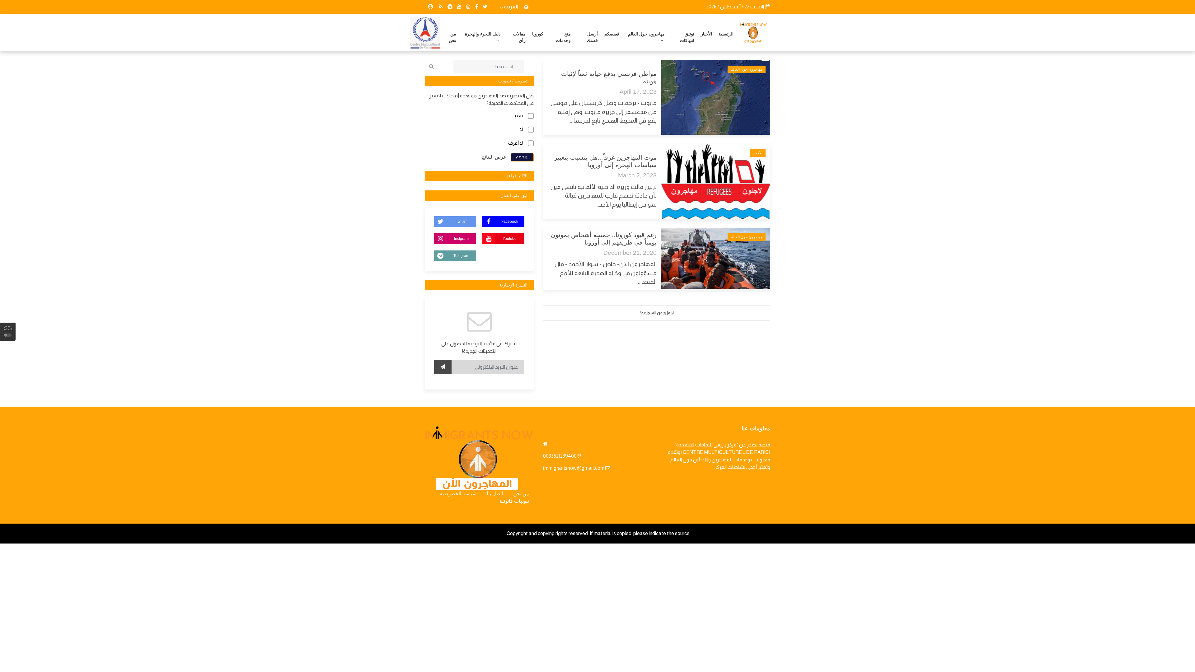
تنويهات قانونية (514, 501)
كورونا (537, 33)
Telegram (461, 256)
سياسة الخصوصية (458, 493)
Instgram (461, 238)
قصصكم (611, 33)
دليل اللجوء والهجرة (482, 33)
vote (522, 157)
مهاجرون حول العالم (646, 33)
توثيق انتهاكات (687, 37)
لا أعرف (515, 143)
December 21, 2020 (630, 253)
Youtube (510, 238)
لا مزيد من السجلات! (657, 312)
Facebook (509, 221)
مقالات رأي (519, 37)
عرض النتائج (494, 157)
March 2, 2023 (637, 175)
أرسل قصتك (592, 37)
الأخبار (706, 33)
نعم (519, 115)
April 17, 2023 (638, 91)
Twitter (461, 221)
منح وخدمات (563, 37)
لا (521, 129)
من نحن (452, 37)
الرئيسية (726, 33)
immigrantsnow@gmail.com (573, 468)
